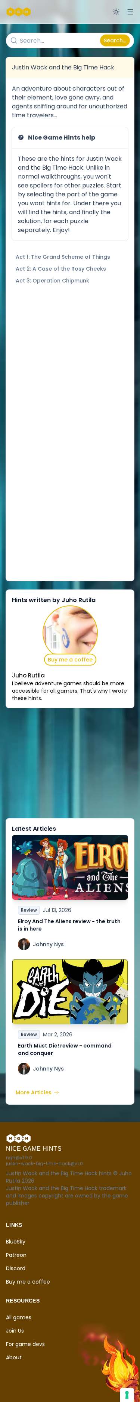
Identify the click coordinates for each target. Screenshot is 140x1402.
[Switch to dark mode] (116, 12)
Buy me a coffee (70, 659)
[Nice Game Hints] (19, 11)
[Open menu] (130, 12)
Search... (115, 40)
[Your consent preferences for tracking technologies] (127, 1395)
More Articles (34, 1092)
